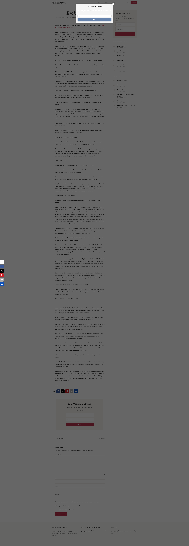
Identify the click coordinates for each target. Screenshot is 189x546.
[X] (2, 271)
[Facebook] (2, 266)
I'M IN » (94, 19)
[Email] (2, 280)
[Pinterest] (2, 275)
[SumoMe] (2, 284)
